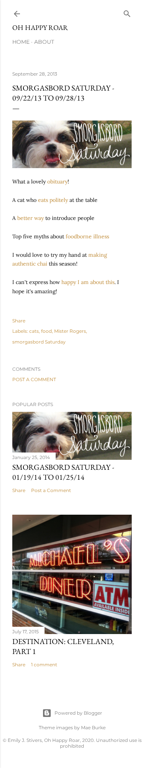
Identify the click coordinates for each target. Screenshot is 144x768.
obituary (57, 181)
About (44, 41)
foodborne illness (87, 236)
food (46, 331)
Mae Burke (93, 727)
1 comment (44, 664)
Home (21, 41)
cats (34, 331)
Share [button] (18, 321)
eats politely (53, 200)
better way (30, 218)
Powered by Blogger (78, 713)
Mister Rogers (70, 331)
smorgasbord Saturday (39, 342)
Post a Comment (34, 379)
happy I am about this (87, 282)
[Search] (127, 12)
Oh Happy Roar (40, 27)
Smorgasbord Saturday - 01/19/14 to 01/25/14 (63, 472)
